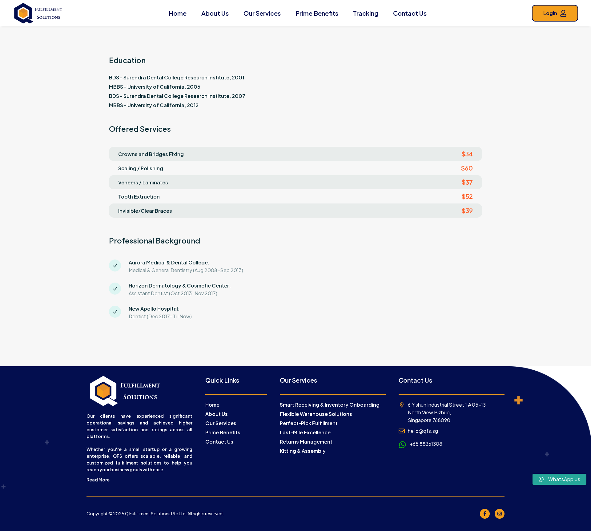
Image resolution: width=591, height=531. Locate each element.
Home (178, 13)
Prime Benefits (317, 13)
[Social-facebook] (485, 514)
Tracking (365, 13)
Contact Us (410, 13)
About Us (215, 13)
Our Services (262, 13)
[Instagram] (500, 514)
